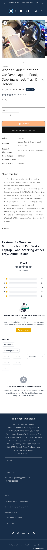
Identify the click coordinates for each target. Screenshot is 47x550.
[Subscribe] (39, 460)
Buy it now (23, 130)
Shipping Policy (11, 512)
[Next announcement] (42, 3)
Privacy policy (36, 545)
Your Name (5, 100)
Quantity (5, 110)
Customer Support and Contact (17, 501)
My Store (14, 545)
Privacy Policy (10, 523)
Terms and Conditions (13, 518)
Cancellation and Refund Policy (17, 507)
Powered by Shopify (23, 545)
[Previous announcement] (4, 3)
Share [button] (6, 228)
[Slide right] (28, 62)
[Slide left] (18, 62)
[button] (4, 11)
